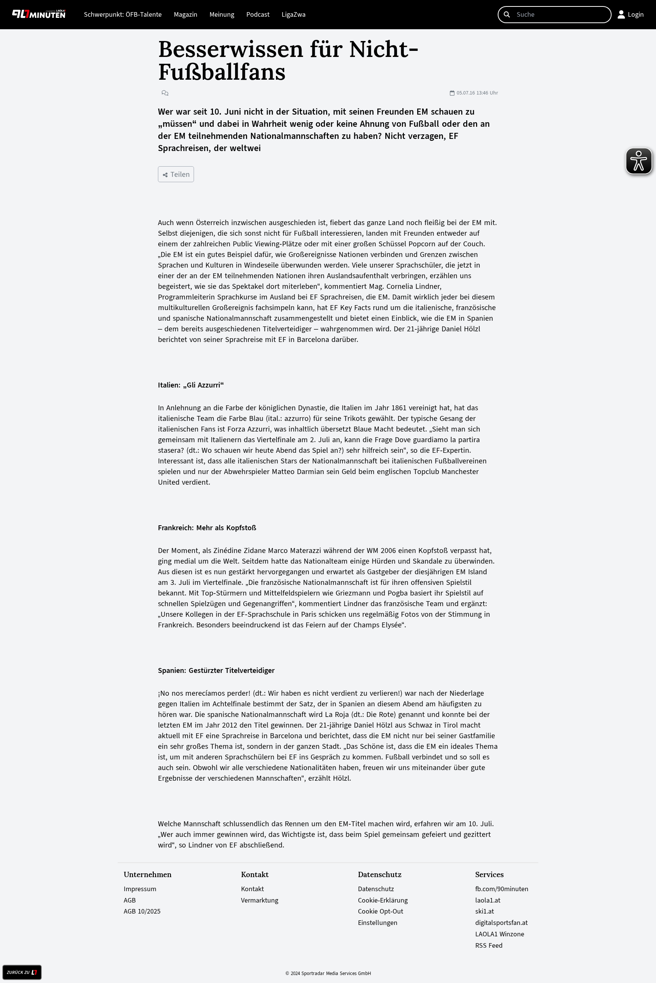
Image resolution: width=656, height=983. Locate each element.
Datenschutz (376, 889)
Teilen (179, 174)
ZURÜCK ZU (18, 972)
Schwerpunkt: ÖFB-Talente (123, 14)
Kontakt (252, 889)
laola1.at (487, 900)
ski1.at (484, 911)
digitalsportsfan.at (501, 922)
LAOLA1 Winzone (499, 934)
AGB (130, 900)
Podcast (258, 14)
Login (636, 14)
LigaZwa (294, 14)
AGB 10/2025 (142, 911)
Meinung (222, 14)
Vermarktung (259, 900)
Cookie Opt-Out (380, 911)
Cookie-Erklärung (383, 900)
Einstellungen (377, 922)
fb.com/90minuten (501, 889)
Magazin (185, 14)
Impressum (140, 889)
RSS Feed (489, 945)
